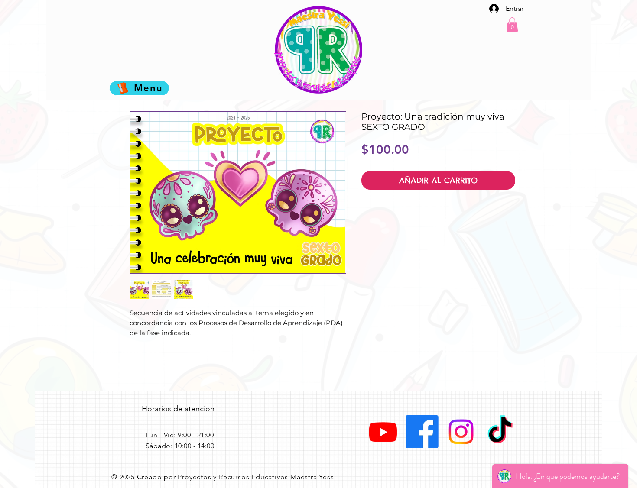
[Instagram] (461, 431)
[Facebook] (422, 431)
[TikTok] (500, 431)
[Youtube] (383, 431)
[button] (512, 24)
